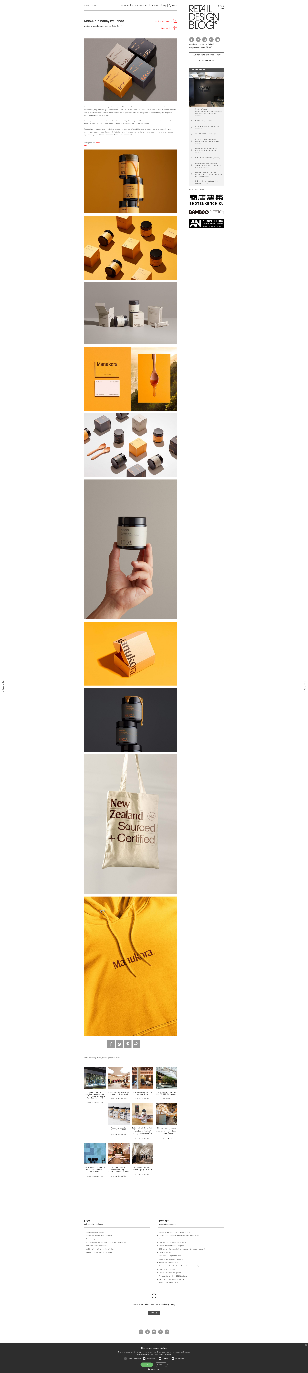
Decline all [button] (161, 1365)
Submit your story (140, 5)
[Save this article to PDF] (136, 1044)
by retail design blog (95, 1102)
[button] (125, 1358)
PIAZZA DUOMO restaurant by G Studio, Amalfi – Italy (119, 1170)
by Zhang (166, 1099)
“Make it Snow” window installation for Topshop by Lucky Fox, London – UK (95, 1095)
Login (86, 5)
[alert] (154, 1358)
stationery (115, 1058)
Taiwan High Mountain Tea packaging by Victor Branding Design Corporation (142, 1131)
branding (92, 1058)
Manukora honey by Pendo (104, 21)
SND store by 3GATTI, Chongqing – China (143, 1169)
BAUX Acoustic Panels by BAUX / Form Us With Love (95, 1170)
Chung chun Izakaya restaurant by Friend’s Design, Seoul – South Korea (166, 1131)
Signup (95, 5)
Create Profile (206, 60)
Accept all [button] (147, 1365)
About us (125, 5)
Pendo (97, 143)
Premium (154, 5)
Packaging (107, 1058)
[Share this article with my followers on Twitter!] (119, 1044)
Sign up (154, 1312)
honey (99, 1058)
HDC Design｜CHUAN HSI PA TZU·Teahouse (167, 1093)
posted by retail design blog (96, 25)
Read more (167, 1354)
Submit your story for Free (206, 54)
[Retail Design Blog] (206, 17)
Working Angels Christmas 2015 (118, 1129)
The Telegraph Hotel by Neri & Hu (143, 1093)
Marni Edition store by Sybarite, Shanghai (118, 1093)
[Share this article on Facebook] (111, 1044)
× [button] (306, 1345)
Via (85, 146)
